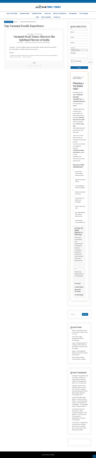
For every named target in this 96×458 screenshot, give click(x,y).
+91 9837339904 (79, 287)
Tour (35, 34)
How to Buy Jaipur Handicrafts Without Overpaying (78, 338)
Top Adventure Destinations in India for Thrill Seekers (79, 418)
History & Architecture (59, 13)
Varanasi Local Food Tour (15, 57)
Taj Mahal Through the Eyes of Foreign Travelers (80, 376)
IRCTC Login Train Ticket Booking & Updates (79, 429)
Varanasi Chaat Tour (40, 55)
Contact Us (57, 17)
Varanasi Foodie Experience (51, 55)
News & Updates (46, 17)
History (32, 34)
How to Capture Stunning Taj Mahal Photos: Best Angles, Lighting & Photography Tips (80, 392)
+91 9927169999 (79, 295)
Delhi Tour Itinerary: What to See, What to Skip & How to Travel (80, 332)
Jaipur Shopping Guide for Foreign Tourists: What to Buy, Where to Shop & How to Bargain (79, 345)
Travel (37, 34)
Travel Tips (47, 13)
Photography (73, 13)
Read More (11, 52)
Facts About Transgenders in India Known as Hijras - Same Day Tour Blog (80, 424)
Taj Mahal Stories (37, 13)
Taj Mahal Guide (24, 13)
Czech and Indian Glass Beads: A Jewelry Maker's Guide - (79, 399)
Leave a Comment (27, 57)
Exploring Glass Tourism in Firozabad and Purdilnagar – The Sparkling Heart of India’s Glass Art (80, 403)
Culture (28, 34)
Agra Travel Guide (12, 13)
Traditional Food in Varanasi (27, 55)
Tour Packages (83, 13)
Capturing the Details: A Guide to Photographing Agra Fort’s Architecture (79, 381)
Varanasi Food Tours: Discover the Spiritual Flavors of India (34, 38)
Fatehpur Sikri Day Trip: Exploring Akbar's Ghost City (79, 387)
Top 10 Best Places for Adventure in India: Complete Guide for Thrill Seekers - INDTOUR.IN (79, 411)
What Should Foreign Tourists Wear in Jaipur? (79, 358)
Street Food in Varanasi (15, 55)
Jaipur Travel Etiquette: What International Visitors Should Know (80, 353)
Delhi (37, 17)
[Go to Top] (94, 456)
